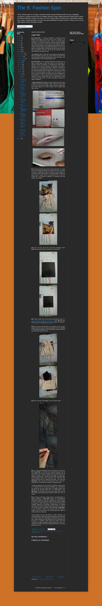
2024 (20, 38)
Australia (37, 531)
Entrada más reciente (36, 576)
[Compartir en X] (51, 529)
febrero (21, 71)
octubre (21, 56)
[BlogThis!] (50, 529)
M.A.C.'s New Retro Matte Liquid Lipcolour (23, 101)
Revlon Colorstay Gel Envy (23, 105)
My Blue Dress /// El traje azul (23, 127)
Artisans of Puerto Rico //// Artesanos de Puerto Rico (23, 95)
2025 (20, 36)
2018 (20, 47)
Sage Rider (36, 532)
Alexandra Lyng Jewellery (23, 85)
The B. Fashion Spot (39, 7)
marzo (21, 69)
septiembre (22, 58)
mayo (21, 66)
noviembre (22, 55)
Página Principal (49, 576)
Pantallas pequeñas (22, 133)
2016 (20, 51)
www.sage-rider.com (49, 320)
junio (21, 64)
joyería (50, 531)
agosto (21, 60)
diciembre (22, 53)
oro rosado (56, 531)
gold (45, 531)
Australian (42, 531)
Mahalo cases (23, 135)
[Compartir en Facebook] (53, 529)
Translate (28, 28)
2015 (20, 138)
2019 (20, 45)
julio (21, 62)
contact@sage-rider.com (37, 320)
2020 (20, 43)
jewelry (47, 531)
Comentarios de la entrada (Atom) (45, 579)
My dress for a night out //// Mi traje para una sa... (23, 115)
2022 (20, 42)
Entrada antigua (61, 576)
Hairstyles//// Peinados (22, 88)
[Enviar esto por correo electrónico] (48, 529)
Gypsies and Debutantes (23, 130)
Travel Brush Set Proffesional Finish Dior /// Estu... (23, 110)
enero (21, 73)
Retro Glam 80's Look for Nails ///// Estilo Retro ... (23, 81)
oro (53, 531)
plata (60, 531)
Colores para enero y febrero (22, 76)
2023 (20, 40)
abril (21, 68)
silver (40, 532)
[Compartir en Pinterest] (54, 529)
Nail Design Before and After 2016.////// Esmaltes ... (23, 121)
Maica (53, 587)
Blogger (64, 587)
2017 (20, 49)
